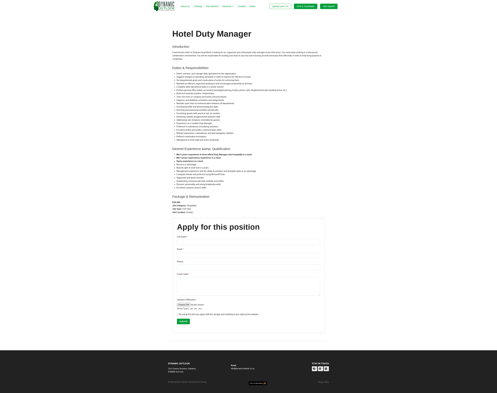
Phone (180, 262)
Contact (242, 6)
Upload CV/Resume (187, 300)
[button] (228, 6)
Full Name (182, 237)
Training (198, 6)
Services (226, 6)
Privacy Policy (323, 382)
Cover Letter (183, 274)
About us (185, 6)
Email (180, 249)
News (252, 6)
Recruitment (212, 6)
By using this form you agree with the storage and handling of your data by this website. (219, 314)
